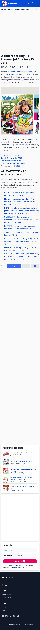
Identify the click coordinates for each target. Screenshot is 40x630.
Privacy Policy (6, 598)
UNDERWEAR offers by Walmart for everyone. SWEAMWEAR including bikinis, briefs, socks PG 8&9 (21, 220)
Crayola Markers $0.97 (10, 155)
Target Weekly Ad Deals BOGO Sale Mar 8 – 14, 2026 (23, 470)
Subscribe (18, 561)
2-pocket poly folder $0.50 (11, 158)
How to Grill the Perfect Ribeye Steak (22, 453)
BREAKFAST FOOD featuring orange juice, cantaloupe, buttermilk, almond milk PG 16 (21, 241)
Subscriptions (7, 610)
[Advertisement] (20, 31)
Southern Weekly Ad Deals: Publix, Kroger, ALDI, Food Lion (21, 478)
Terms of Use (6, 595)
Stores (4, 607)
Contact (4, 585)
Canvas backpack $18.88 (11, 160)
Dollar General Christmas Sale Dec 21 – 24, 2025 (23, 487)
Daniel (16, 67)
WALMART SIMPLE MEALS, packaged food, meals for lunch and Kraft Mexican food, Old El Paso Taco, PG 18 (21, 256)
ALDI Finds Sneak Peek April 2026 (21, 461)
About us (5, 582)
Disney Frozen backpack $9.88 (13, 163)
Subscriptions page (19, 567)
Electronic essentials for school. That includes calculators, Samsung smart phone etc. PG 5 (19, 202)
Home (3, 9)
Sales (8, 9)
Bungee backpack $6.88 (10, 166)
